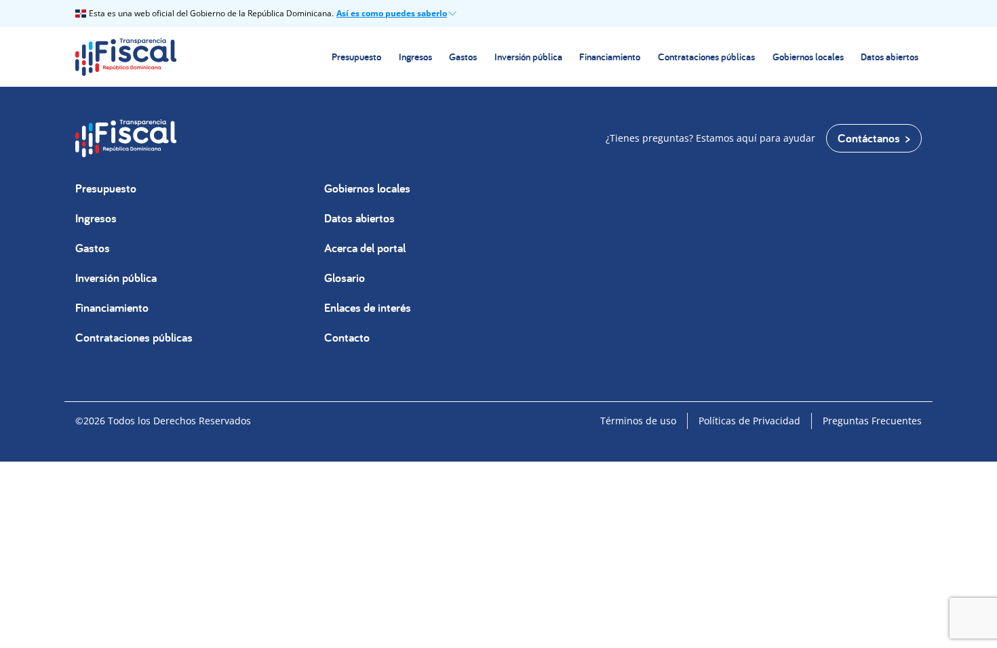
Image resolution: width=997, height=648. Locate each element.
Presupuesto (356, 56)
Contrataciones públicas (706, 56)
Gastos (463, 56)
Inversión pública (528, 56)
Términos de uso (638, 420)
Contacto (347, 337)
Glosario (344, 277)
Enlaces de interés (367, 307)
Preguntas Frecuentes (872, 420)
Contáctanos (869, 138)
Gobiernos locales (808, 56)
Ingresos (415, 56)
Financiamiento (609, 56)
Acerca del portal (365, 248)
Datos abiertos (889, 56)
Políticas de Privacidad (749, 420)
